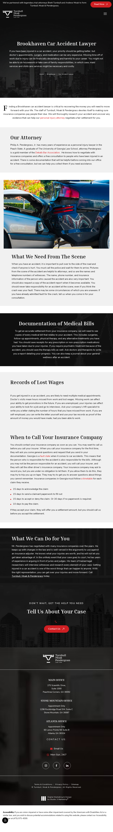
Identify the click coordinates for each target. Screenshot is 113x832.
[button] (5, 820)
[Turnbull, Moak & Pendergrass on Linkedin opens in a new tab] (67, 765)
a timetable (87, 479)
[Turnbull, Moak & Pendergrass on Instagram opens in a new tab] (45, 765)
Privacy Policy (61, 784)
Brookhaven (51, 74)
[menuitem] (45, 765)
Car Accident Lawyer (66, 74)
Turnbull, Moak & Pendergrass (27, 576)
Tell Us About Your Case (56, 608)
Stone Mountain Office (56, 700)
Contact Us (54, 629)
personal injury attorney (52, 118)
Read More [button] (99, 4)
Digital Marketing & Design (59, 798)
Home (41, 74)
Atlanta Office (56, 721)
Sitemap (75, 784)
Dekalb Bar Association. (47, 153)
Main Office (56, 679)
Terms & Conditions (43, 784)
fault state (45, 456)
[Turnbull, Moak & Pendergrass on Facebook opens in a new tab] (56, 765)
